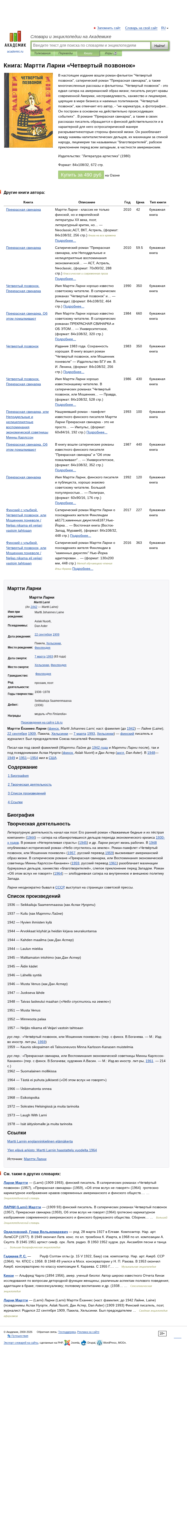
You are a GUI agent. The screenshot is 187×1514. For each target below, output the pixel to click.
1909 (56, 634)
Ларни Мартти (16, 1183)
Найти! (159, 46)
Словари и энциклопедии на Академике (70, 36)
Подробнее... (65, 240)
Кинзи (9, 1275)
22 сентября (43, 634)
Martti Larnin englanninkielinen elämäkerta (40, 1141)
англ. (121, 753)
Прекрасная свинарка (23, 209)
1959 (109, 853)
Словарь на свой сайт (141, 28)
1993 (49, 656)
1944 (31, 837)
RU (163, 28)
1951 (23, 758)
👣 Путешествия (17, 1335)
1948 (151, 753)
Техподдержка (67, 1331)
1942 (33, 607)
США (52, 758)
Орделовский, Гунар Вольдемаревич (36, 1232)
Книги (88, 53)
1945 (83, 843)
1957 (71, 853)
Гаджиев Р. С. (15, 1256)
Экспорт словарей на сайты (21, 1342)
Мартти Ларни (35, 1159)
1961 (113, 863)
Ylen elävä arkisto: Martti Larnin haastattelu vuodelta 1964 (52, 1150)
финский (127, 733)
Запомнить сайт (109, 28)
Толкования (42, 53)
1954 (34, 758)
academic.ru (15, 51)
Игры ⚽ (111, 53)
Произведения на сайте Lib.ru (42, 722)
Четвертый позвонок (22, 346)
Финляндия (42, 647)
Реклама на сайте (88, 1331)
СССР (59, 887)
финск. (54, 728)
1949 (11, 758)
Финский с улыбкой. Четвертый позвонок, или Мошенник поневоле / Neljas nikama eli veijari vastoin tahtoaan (26, 520)
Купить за (81, 174)
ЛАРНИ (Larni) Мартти (22, 1207)
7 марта (40, 656)
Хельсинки (53, 643)
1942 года (100, 747)
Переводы (65, 53)
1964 (58, 873)
